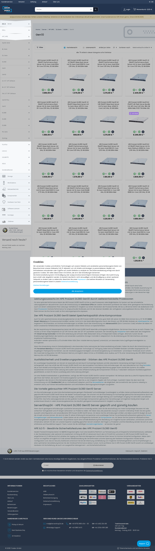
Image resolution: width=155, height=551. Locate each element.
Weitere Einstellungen (41, 285)
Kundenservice (7, 2)
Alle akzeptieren (77, 291)
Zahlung (33, 2)
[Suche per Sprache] (91, 9)
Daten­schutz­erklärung (69, 281)
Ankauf (44, 2)
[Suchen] (95, 9)
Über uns (56, 2)
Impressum (82, 279)
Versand (21, 2)
